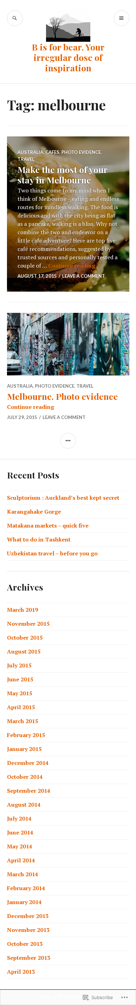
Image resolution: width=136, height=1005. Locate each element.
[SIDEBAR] (68, 441)
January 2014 (24, 902)
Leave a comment (83, 276)
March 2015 (22, 721)
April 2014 (21, 860)
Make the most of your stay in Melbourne (62, 174)
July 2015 (19, 665)
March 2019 (22, 610)
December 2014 (27, 763)
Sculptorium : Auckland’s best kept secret (63, 497)
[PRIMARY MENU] (121, 18)
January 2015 (24, 749)
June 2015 (20, 679)
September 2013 (28, 958)
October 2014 (25, 777)
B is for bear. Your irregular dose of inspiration (68, 57)
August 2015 (23, 651)
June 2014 (20, 832)
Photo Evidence (81, 152)
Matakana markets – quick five (48, 525)
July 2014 (19, 818)
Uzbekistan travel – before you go (52, 553)
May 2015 (19, 693)
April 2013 (21, 971)
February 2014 (26, 888)
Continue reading (71, 265)
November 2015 (28, 623)
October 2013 (25, 944)
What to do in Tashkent (38, 539)
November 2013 (28, 930)
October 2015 (25, 637)
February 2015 (26, 735)
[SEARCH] (15, 18)
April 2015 (21, 707)
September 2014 (28, 790)
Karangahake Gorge (34, 511)
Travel (26, 159)
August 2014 (23, 804)
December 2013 (27, 916)
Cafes (52, 152)
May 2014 (19, 846)
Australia (30, 152)
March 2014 (22, 874)
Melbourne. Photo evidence (62, 396)
